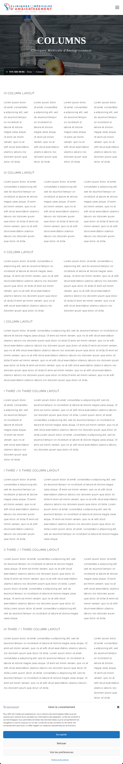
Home (29, 72)
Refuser (61, 743)
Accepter (61, 734)
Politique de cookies (60, 760)
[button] (118, 707)
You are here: (17, 72)
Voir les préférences (61, 752)
